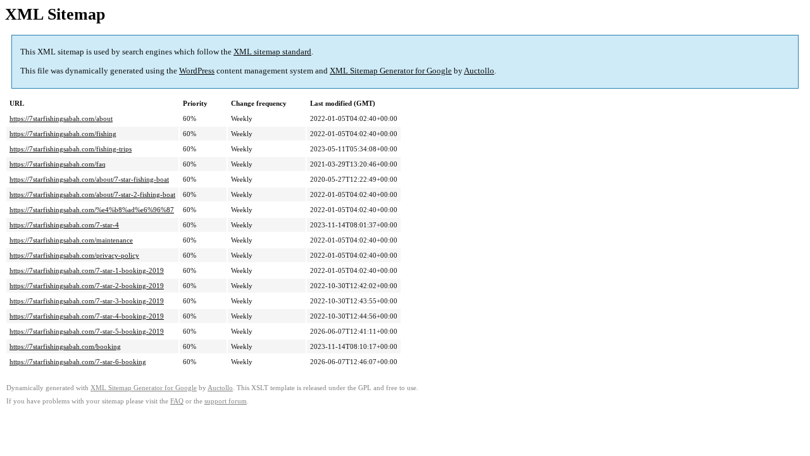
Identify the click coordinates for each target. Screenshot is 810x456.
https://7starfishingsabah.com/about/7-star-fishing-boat (89, 179)
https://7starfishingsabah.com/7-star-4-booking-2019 (86, 316)
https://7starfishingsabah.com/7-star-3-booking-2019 (86, 301)
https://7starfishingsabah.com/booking (65, 346)
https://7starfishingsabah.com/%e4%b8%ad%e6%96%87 (91, 209)
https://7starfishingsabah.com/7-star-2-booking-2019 (86, 285)
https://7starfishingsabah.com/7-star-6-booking (77, 361)
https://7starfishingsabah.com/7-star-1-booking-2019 (86, 270)
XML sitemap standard (272, 51)
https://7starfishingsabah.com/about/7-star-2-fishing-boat (92, 194)
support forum (225, 401)
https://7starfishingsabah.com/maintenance (71, 240)
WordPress (197, 70)
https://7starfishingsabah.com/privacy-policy (74, 255)
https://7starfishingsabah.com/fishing (62, 133)
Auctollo (479, 70)
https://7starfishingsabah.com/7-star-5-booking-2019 (86, 331)
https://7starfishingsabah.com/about (61, 118)
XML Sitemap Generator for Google (391, 70)
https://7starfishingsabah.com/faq (57, 164)
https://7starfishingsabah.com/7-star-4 (64, 225)
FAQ (177, 401)
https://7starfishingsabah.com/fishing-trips (70, 149)
